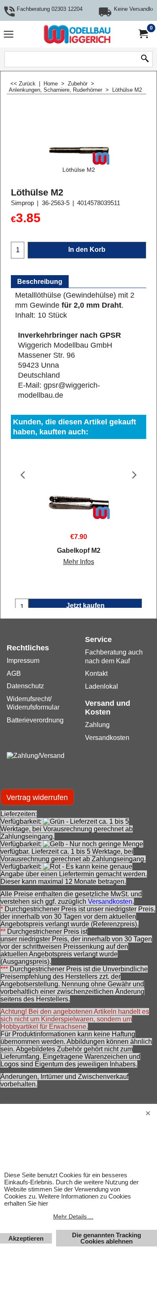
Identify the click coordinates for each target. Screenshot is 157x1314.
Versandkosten (110, 901)
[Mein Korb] (142, 34)
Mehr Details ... (73, 1216)
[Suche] (145, 59)
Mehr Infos (78, 561)
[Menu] (8, 35)
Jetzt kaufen (85, 605)
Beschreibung (39, 281)
